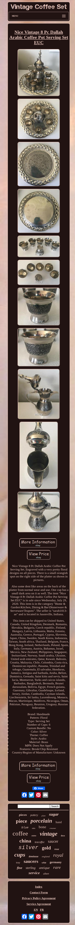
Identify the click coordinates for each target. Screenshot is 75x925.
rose (56, 849)
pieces (23, 815)
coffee (20, 833)
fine (19, 868)
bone (42, 827)
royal (58, 855)
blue (24, 827)
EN (36, 909)
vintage (48, 833)
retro (34, 835)
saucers (31, 861)
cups (19, 855)
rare (57, 867)
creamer (53, 828)
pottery (34, 815)
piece (21, 821)
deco (63, 835)
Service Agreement (39, 904)
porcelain (41, 821)
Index (38, 886)
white (44, 862)
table (33, 828)
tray (18, 862)
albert (46, 873)
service (34, 873)
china (25, 841)
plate (44, 816)
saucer (53, 841)
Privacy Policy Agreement (39, 898)
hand (59, 822)
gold (46, 847)
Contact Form (39, 892)
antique (44, 868)
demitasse (33, 856)
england (46, 856)
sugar (54, 814)
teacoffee (39, 842)
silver (28, 848)
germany (56, 862)
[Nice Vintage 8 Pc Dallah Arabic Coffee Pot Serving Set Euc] (39, 73)
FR (42, 909)
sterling (31, 868)
